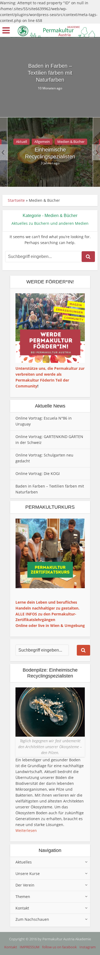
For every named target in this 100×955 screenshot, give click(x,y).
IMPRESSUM (29, 947)
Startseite (16, 200)
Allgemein (42, 141)
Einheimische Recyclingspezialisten (50, 153)
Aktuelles (23, 862)
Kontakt (10, 947)
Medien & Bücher (71, 141)
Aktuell (21, 141)
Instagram (87, 947)
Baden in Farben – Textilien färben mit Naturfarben (50, 73)
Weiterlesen (26, 830)
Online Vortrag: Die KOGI (37, 473)
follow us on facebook (59, 947)
